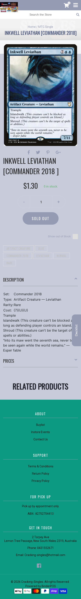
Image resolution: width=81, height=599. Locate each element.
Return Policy (40, 473)
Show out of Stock (59, 236)
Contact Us (40, 439)
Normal (61, 255)
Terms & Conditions (40, 466)
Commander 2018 (17, 255)
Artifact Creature (18, 248)
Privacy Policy (40, 481)
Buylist (40, 424)
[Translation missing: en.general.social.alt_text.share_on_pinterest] (48, 152)
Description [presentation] (13, 280)
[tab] (40, 281)
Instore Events (40, 432)
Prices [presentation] (8, 361)
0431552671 (45, 548)
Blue (41, 248)
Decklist (76, 330)
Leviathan (42, 255)
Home (32, 26)
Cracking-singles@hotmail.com (45, 555)
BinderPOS (49, 586)
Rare (9, 263)
